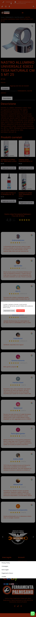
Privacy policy (6, 563)
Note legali (5, 570)
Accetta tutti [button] (20, 310)
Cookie (4, 576)
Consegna (5, 566)
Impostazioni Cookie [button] (9, 310)
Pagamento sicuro (7, 573)
